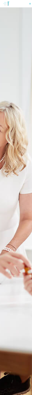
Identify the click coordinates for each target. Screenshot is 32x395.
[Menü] (30, 4)
